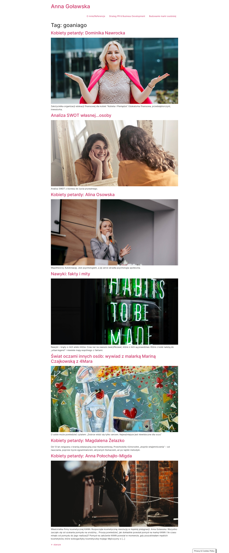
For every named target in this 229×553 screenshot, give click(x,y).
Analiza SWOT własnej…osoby (81, 115)
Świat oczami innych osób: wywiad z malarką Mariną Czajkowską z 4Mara (103, 359)
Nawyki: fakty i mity (70, 273)
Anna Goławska (70, 6)
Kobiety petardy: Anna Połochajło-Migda (91, 455)
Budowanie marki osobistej (162, 16)
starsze (56, 544)
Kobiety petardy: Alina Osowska (83, 194)
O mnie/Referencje (96, 16)
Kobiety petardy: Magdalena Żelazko (87, 440)
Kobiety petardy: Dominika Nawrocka (88, 32)
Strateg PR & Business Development (127, 16)
